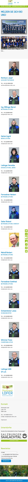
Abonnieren (6, 460)
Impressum (4, 419)
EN (18, 2)
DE (15, 2)
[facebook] (26, 244)
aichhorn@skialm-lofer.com (8, 85)
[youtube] (26, 251)
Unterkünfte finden (14, 440)
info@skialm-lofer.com (6, 114)
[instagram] (26, 247)
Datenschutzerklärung (6, 458)
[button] (14, 471)
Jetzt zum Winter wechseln (14, 480)
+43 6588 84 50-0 (7, 414)
